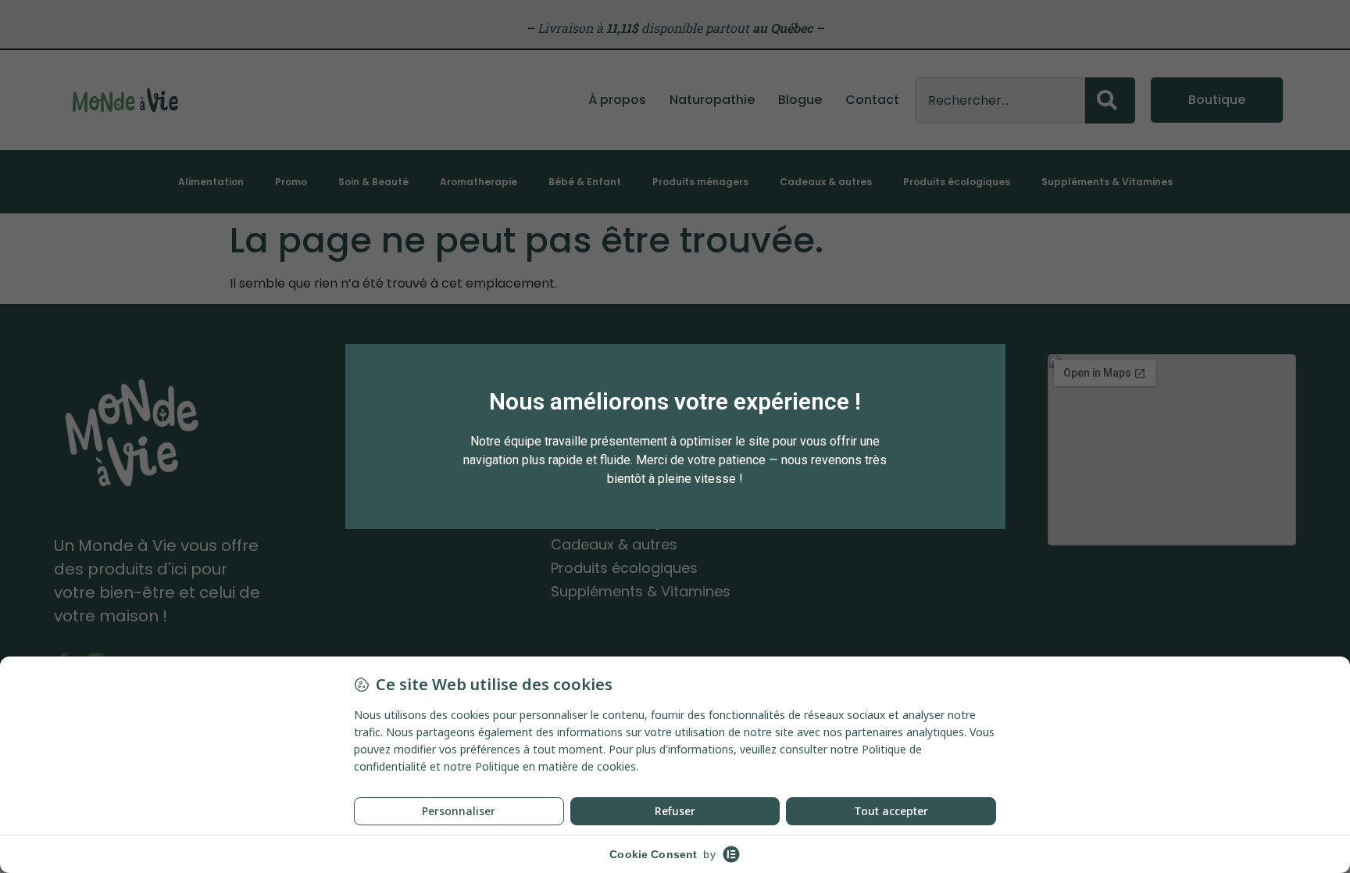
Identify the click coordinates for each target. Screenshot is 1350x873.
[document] (675, 436)
